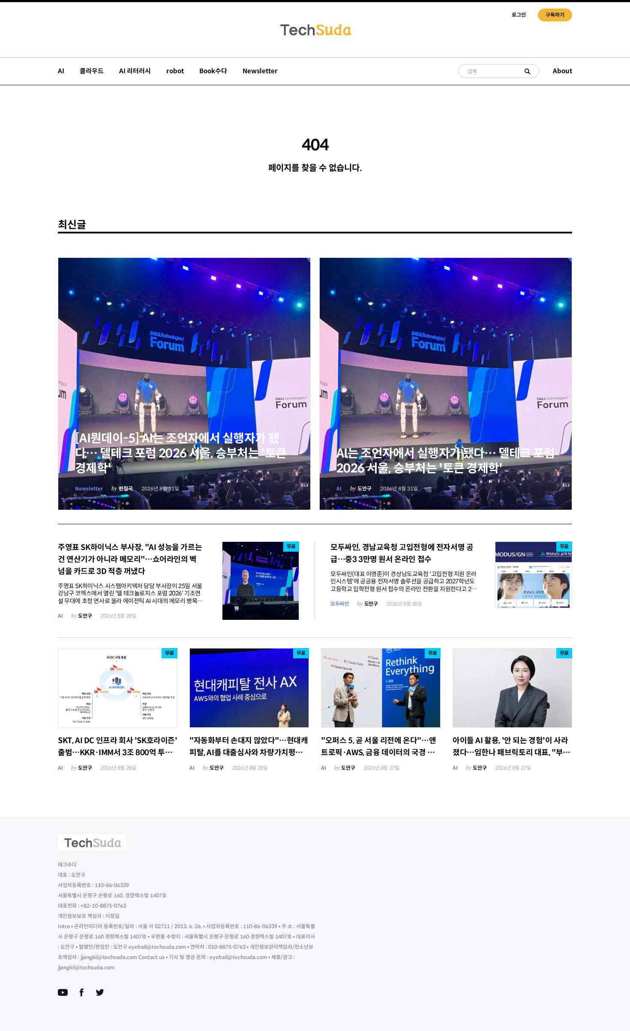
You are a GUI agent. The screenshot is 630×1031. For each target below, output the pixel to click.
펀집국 (126, 488)
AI (61, 71)
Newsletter (260, 71)
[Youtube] (63, 992)
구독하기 (555, 15)
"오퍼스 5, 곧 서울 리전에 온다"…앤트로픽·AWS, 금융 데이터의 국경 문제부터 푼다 (378, 752)
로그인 (519, 15)
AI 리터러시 (135, 71)
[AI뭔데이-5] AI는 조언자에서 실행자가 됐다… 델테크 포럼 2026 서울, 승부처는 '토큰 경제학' (180, 453)
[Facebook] (82, 992)
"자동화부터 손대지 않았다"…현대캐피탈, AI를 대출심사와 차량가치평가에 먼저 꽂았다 (248, 752)
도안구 (364, 488)
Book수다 (213, 71)
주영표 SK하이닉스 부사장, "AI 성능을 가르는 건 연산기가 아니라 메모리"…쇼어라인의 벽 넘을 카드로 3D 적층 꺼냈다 (130, 559)
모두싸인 (339, 604)
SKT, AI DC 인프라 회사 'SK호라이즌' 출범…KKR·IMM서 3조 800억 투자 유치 (117, 752)
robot (175, 71)
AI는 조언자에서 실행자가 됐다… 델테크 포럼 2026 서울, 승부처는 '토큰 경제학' (445, 461)
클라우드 (92, 71)
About (562, 71)
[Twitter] (100, 992)
